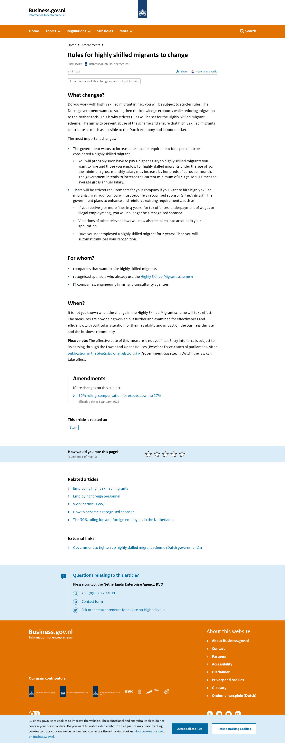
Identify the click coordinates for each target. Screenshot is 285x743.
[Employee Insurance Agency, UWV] (166, 691)
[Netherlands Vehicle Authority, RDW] (152, 691)
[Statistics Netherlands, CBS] (139, 691)
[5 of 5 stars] (183, 454)
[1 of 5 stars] (149, 454)
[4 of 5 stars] (174, 454)
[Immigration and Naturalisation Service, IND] (106, 691)
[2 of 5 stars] (158, 454)
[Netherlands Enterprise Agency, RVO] (42, 691)
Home (72, 45)
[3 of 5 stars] (166, 454)
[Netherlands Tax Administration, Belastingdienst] (74, 691)
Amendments (91, 45)
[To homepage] (142, 9)
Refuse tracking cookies (234, 729)
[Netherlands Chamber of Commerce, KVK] (129, 691)
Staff (73, 428)
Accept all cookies (189, 729)
